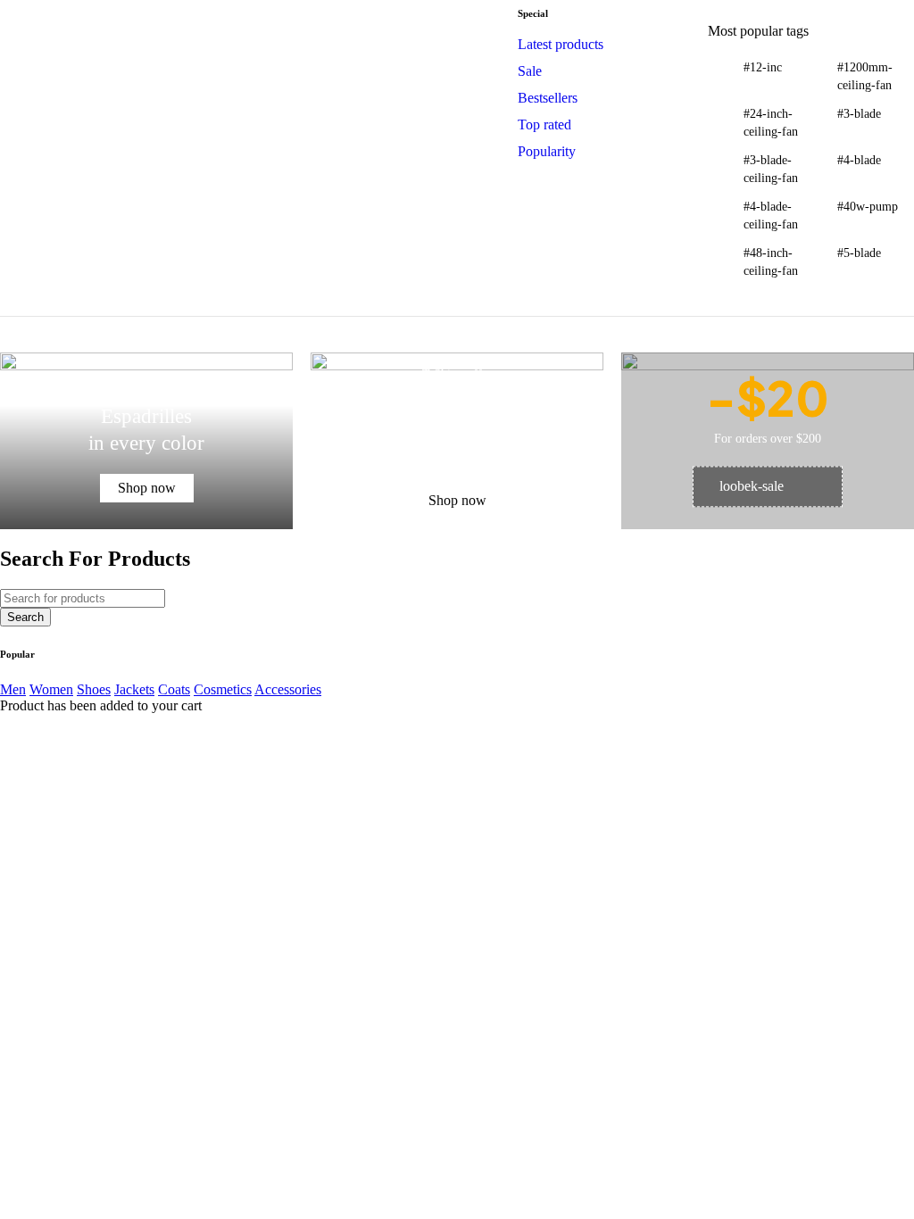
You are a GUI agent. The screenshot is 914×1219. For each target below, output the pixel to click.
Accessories (287, 689)
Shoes (94, 689)
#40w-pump (867, 206)
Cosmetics (223, 689)
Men (13, 689)
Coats (174, 689)
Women (51, 689)
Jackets (134, 689)
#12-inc (763, 67)
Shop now (147, 487)
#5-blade (859, 253)
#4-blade (859, 160)
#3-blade (859, 113)
